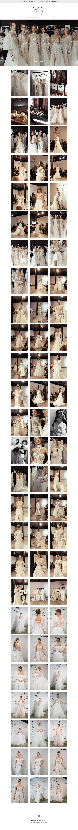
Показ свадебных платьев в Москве (32, 16)
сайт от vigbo (39, 827)
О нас (21, 16)
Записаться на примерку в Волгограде (50, 16)
